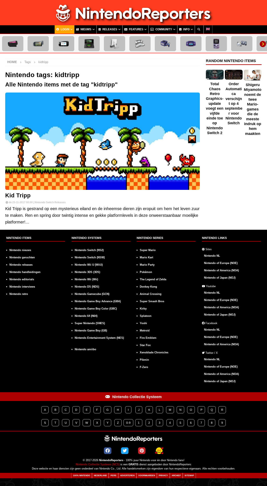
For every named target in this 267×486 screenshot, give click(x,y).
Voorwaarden (146, 475)
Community (163, 29)
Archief (176, 475)
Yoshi (143, 323)
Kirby (143, 308)
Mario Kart (146, 257)
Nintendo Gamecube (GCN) (92, 294)
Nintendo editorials (21, 279)
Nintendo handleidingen (24, 272)
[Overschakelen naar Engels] (208, 29)
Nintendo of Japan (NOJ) (220, 277)
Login (64, 29)
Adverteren (127, 475)
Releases (109, 29)
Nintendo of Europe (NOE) (221, 263)
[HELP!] (159, 450)
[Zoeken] (199, 29)
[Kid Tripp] (102, 141)
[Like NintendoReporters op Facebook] (107, 450)
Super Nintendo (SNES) (90, 323)
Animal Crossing (150, 294)
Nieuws (85, 29)
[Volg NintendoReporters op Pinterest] (141, 450)
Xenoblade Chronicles (154, 352)
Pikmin (144, 359)
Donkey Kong (148, 286)
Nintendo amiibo (85, 349)
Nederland (100, 475)
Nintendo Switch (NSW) (90, 257)
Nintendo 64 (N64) (86, 315)
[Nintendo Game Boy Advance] (190, 43)
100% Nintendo (81, 475)
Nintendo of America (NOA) (221, 270)
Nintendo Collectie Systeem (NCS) (98, 464)
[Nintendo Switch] (38, 43)
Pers (113, 475)
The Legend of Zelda (153, 279)
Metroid (145, 330)
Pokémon (146, 272)
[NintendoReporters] (133, 21)
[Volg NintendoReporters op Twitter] (124, 450)
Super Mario (148, 250)
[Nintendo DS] (140, 43)
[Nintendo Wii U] (63, 43)
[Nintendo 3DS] (89, 43)
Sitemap (189, 475)
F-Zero (144, 367)
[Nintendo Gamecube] (165, 43)
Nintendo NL (212, 255)
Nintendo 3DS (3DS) (87, 272)
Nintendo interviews (22, 286)
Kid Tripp (18, 195)
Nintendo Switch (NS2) (89, 250)
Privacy (163, 475)
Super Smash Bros (152, 301)
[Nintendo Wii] (114, 43)
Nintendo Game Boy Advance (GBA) (98, 301)
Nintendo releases (21, 264)
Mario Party (147, 264)
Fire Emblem (148, 337)
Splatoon (145, 315)
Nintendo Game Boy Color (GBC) (96, 308)
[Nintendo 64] (241, 43)
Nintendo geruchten (22, 257)
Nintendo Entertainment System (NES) (99, 337)
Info (186, 29)
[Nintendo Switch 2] (12, 43)
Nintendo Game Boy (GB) (91, 330)
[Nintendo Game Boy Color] (216, 43)
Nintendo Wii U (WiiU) (89, 264)
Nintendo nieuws (20, 250)
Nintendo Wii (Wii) (86, 279)
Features (135, 29)
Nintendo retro (18, 294)
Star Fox (145, 345)
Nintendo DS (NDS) (87, 286)
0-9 (128, 422)
